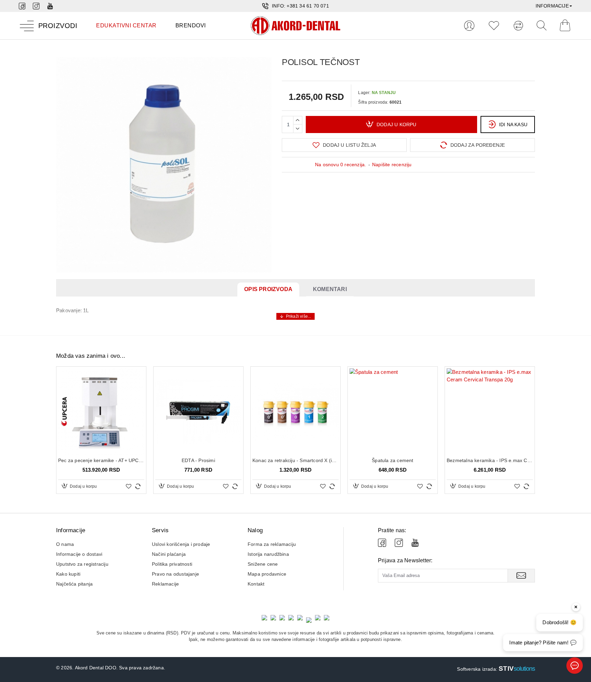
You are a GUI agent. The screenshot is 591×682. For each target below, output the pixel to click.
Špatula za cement (392, 460)
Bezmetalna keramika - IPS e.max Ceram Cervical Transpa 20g (490, 460)
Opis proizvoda (268, 289)
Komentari (330, 289)
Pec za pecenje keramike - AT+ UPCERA (101, 460)
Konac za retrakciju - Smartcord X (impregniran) (295, 460)
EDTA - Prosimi (198, 460)
